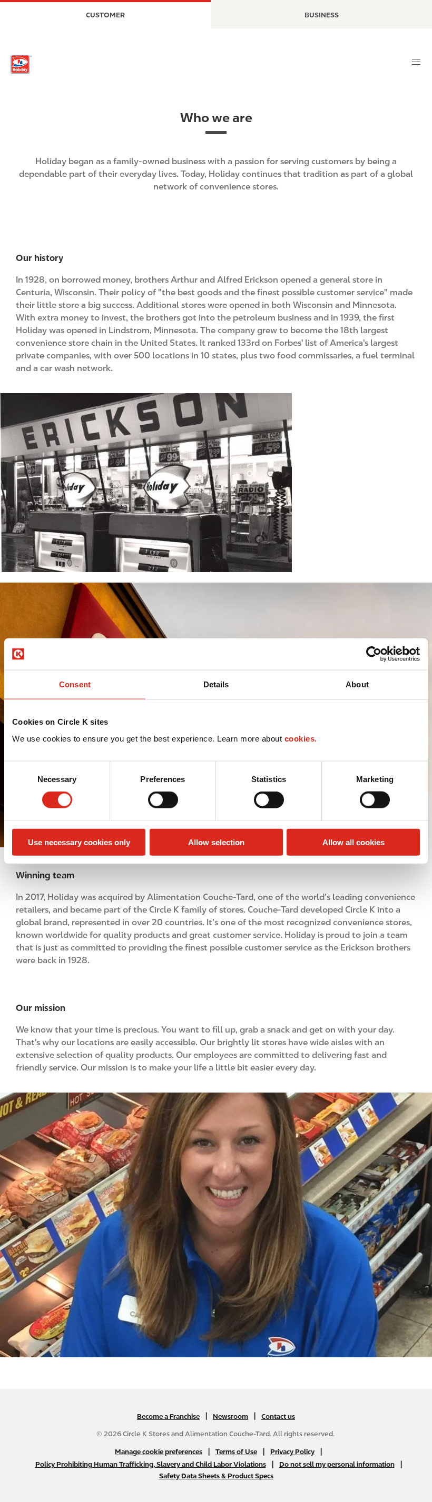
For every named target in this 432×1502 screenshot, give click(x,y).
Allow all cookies (353, 841)
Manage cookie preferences (158, 1452)
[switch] (163, 800)
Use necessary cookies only (79, 841)
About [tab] (357, 684)
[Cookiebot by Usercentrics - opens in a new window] (374, 654)
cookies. (300, 738)
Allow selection (216, 841)
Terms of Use (236, 1452)
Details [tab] (216, 684)
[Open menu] (416, 62)
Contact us (278, 1416)
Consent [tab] (75, 684)
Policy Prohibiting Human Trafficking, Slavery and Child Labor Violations (150, 1464)
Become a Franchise (168, 1416)
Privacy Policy (292, 1452)
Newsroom (230, 1416)
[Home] (21, 64)
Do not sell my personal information (337, 1464)
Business (322, 15)
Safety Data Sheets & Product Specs (216, 1476)
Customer (105, 15)
